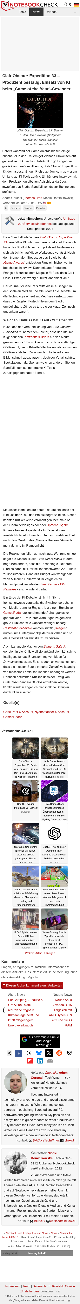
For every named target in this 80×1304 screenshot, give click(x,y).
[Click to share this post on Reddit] (59, 1053)
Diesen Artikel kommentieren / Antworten (33, 985)
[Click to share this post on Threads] (28, 1053)
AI (6, 208)
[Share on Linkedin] (40, 1060)
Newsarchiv (66, 1233)
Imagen (60, 628)
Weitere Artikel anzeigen (40, 953)
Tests (22, 11)
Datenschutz (41, 1286)
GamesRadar (12, 612)
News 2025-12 (10, 1237)
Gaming (28, 208)
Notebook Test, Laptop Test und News (27, 1233)
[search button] (65, 4)
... (75, 11)
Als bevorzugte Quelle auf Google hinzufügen (44, 1041)
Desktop (41, 208)
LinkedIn (70, 1140)
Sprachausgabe (58, 525)
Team (26, 1286)
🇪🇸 (49, 203)
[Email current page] (50, 1060)
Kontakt (57, 1286)
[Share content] (9, 1053)
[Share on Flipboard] (29, 1060)
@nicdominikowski (63, 1220)
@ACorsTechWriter (45, 1140)
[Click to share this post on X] (49, 1053)
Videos (52, 11)
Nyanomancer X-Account (52, 712)
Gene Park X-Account (18, 712)
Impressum (12, 1286)
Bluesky (39, 1220)
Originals (51, 1072)
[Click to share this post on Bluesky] (39, 1053)
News (36, 11)
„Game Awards (13, 262)
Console (15, 208)
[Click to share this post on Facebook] (18, 1053)
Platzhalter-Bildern (36, 337)
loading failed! (9, 1253)
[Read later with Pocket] (69, 1053)
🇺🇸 (44, 203)
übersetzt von (33, 198)
